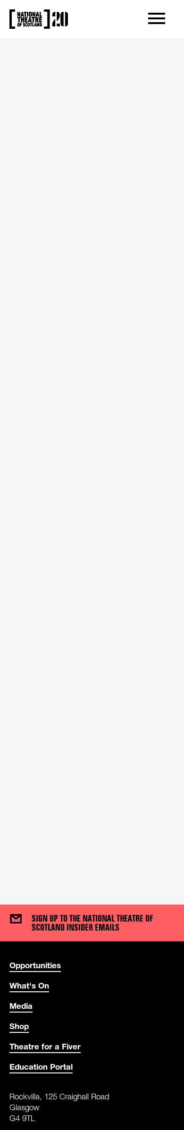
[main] (92, 462)
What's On (29, 985)
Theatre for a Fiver (45, 1046)
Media (21, 1006)
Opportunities (35, 965)
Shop (19, 1026)
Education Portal (41, 1067)
